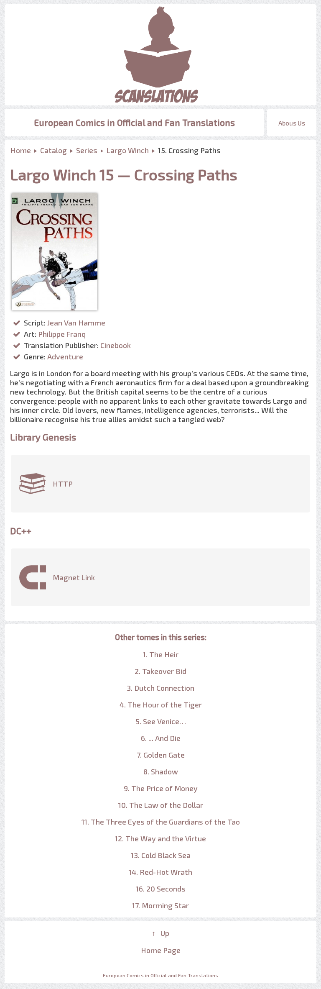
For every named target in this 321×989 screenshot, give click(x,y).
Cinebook (115, 345)
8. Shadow (160, 771)
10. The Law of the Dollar (160, 805)
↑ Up (160, 933)
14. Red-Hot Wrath (160, 871)
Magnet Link (74, 577)
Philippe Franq (62, 333)
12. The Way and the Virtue (160, 838)
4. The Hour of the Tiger (161, 704)
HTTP (63, 483)
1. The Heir (160, 654)
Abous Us (291, 123)
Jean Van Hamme (76, 322)
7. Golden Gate (161, 754)
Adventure (65, 356)
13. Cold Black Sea (161, 855)
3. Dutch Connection (160, 687)
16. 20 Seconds (161, 888)
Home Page (161, 950)
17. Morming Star (160, 905)
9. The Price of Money (161, 788)
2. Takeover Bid (160, 671)
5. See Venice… (160, 721)
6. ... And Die (161, 738)
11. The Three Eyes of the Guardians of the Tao (161, 821)
